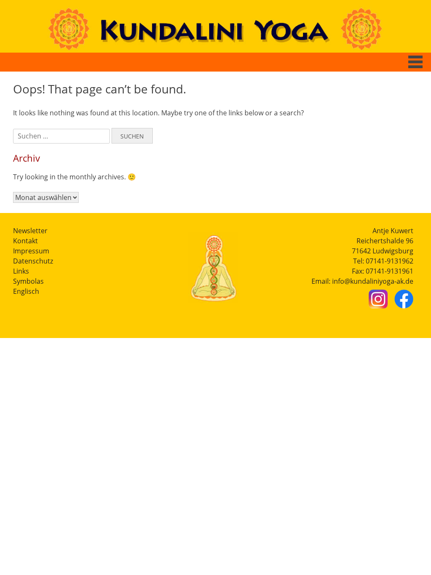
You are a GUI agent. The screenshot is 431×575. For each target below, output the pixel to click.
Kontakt (25, 240)
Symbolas (28, 281)
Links (21, 271)
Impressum (31, 251)
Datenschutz (33, 261)
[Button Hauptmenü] (415, 62)
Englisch (26, 291)
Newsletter (30, 230)
